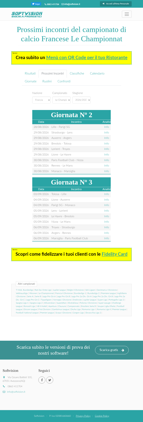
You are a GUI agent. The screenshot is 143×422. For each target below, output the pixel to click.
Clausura (62, 306)
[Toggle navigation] (127, 14)
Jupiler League (59, 290)
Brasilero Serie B (88, 306)
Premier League (119, 309)
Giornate (30, 81)
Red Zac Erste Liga (43, 290)
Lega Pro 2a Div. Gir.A (82, 296)
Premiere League (108, 293)
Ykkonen (33, 293)
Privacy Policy (83, 416)
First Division (45, 309)
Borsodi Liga (29, 306)
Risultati (30, 73)
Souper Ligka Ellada (106, 306)
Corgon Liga (78, 313)
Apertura (52, 306)
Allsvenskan (49, 303)
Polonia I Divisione (88, 303)
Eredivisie (77, 300)
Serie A (30, 296)
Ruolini (47, 81)
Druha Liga (76, 309)
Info (106, 127)
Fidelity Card (114, 254)
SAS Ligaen (90, 290)
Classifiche (77, 73)
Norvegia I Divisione (62, 300)
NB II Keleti (42, 306)
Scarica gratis (109, 350)
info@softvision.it (16, 392)
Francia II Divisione (64, 293)
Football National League (27, 313)
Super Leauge (104, 303)
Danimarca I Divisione (107, 290)
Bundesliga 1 (80, 293)
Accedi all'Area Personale (117, 4)
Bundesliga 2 (93, 293)
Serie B (38, 296)
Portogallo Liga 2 (116, 300)
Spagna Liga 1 (22, 303)
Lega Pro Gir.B (63, 296)
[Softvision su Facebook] (41, 380)
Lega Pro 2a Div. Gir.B (103, 296)
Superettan (61, 303)
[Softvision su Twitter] (49, 380)
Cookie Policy (102, 416)
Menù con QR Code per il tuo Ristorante (86, 57)
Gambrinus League (60, 309)
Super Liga (102, 300)
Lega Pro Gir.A (49, 296)
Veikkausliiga (22, 293)
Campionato (59, 93)
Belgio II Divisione (75, 290)
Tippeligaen (46, 300)
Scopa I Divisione (63, 313)
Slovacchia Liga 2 (93, 313)
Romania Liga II (104, 309)
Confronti (64, 81)
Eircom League (30, 309)
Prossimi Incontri (53, 73)
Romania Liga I (88, 309)
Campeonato (74, 306)
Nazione (37, 93)
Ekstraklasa (73, 303)
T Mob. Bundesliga (24, 290)
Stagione (77, 93)
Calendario (97, 73)
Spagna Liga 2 (36, 303)
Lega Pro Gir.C (32, 300)
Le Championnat (46, 293)
